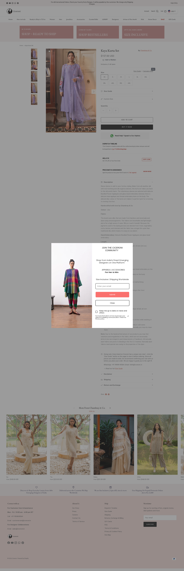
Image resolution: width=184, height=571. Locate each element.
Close (112, 303)
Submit (112, 294)
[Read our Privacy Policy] (128, 316)
